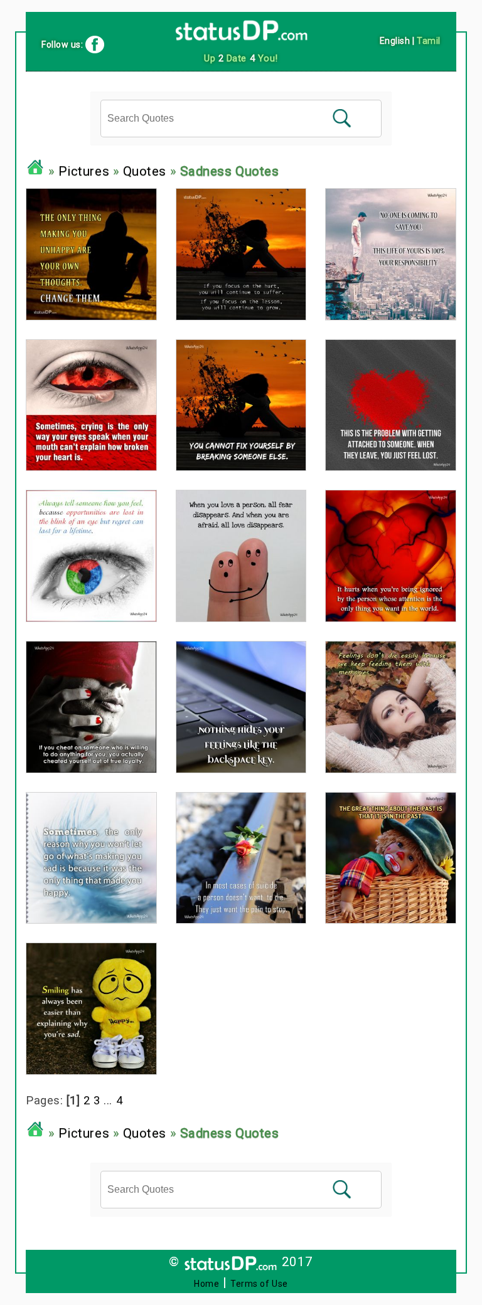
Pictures (83, 171)
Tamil (429, 41)
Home (206, 1284)
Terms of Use (259, 1284)
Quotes (144, 171)
